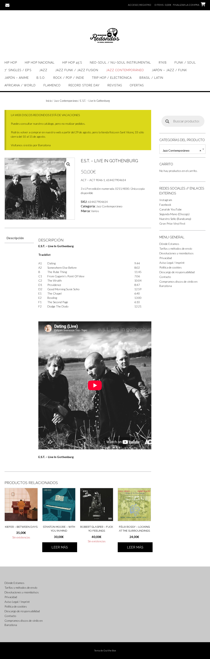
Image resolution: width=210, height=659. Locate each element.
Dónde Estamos (169, 244)
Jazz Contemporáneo (125, 70)
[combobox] (182, 149)
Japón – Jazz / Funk (169, 70)
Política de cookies (170, 267)
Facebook (165, 204)
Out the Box (109, 650)
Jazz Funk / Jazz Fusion (76, 70)
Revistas (114, 85)
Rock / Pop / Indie (68, 77)
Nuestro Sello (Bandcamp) (175, 218)
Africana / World (20, 85)
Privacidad (165, 258)
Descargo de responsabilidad (177, 272)
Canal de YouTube (170, 209)
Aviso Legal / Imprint (172, 262)
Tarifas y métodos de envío (175, 248)
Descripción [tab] (15, 238)
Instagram (165, 200)
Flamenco (52, 85)
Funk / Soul (185, 62)
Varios (95, 211)
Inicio (49, 100)
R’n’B (163, 62)
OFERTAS (137, 85)
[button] (68, 164)
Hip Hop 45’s (72, 62)
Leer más (59, 547)
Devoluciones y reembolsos (176, 253)
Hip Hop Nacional (40, 62)
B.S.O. (41, 77)
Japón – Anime (17, 77)
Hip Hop (11, 62)
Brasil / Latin (151, 77)
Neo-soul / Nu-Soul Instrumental (120, 62)
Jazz (43, 70)
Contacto (165, 277)
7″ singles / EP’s (18, 70)
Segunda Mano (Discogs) (174, 214)
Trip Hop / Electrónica (112, 77)
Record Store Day (84, 85)
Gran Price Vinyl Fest (172, 223)
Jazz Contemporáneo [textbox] (182, 150)
